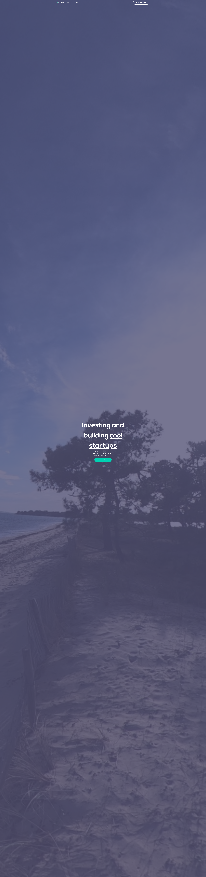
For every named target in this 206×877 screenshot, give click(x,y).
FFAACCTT (69, 2)
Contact (76, 2)
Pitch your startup (141, 2)
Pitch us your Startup (103, 459)
